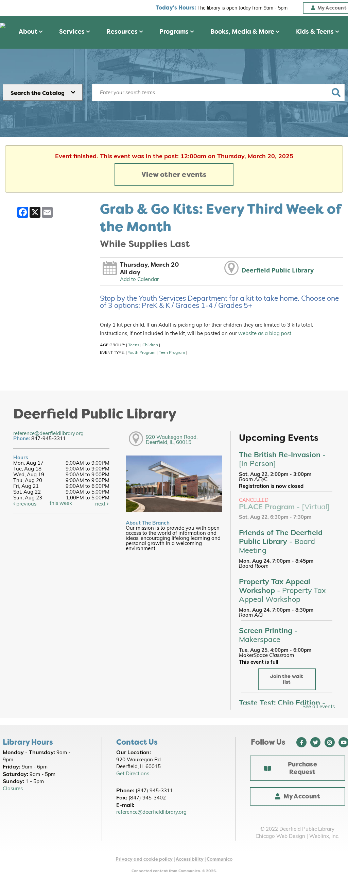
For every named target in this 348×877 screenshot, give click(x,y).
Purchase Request (302, 768)
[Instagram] (330, 742)
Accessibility (190, 859)
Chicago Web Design (280, 836)
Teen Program (172, 353)
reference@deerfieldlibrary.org (48, 433)
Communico (219, 859)
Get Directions (132, 774)
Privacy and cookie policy (144, 859)
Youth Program (142, 353)
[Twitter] (315, 742)
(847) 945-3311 (154, 791)
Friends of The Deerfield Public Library (281, 542)
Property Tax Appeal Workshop (282, 591)
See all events (318, 707)
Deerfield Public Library (278, 270)
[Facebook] (301, 742)
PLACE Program (284, 507)
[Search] (336, 92)
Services (72, 32)
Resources (122, 32)
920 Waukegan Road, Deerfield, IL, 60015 (171, 440)
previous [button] (25, 504)
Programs (174, 32)
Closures (13, 789)
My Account (301, 796)
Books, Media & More (243, 32)
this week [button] (61, 503)
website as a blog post (264, 333)
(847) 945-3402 (147, 798)
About (29, 32)
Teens (133, 345)
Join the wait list (286, 679)
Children (150, 345)
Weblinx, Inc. (324, 836)
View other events (173, 174)
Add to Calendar (139, 279)
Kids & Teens (315, 32)
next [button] (101, 504)
